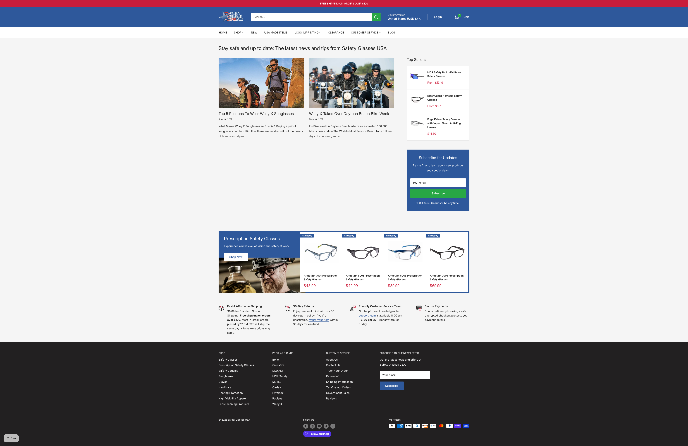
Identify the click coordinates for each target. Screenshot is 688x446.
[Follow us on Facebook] (305, 426)
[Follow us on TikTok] (326, 426)
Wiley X (277, 404)
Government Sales (338, 393)
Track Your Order (337, 370)
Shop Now (236, 257)
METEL (276, 381)
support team (367, 315)
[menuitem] (223, 32)
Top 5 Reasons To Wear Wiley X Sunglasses (256, 113)
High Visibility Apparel (233, 398)
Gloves (223, 381)
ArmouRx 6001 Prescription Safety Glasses (363, 277)
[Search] (376, 17)
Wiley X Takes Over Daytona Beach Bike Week (349, 113)
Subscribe (438, 193)
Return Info (333, 376)
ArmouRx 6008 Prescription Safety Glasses (405, 277)
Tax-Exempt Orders (338, 387)
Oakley (276, 387)
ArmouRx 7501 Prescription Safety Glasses (321, 277)
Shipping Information (339, 381)
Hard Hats (225, 387)
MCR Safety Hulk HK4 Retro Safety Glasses (444, 74)
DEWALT (277, 370)
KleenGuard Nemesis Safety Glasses (444, 97)
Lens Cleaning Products (234, 404)
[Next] (468, 262)
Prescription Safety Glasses (236, 365)
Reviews (331, 398)
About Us (332, 359)
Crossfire (278, 365)
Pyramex (277, 393)
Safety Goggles (228, 370)
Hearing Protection (231, 393)
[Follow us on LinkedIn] (332, 426)
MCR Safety (280, 376)
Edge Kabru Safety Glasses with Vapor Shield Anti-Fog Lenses (444, 123)
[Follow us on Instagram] (312, 426)
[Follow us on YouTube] (319, 426)
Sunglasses (226, 376)
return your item (319, 320)
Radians (277, 398)
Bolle (275, 359)
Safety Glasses (228, 359)
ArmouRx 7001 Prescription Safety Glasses (447, 277)
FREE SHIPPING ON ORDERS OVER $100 (344, 3)
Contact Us (333, 365)
